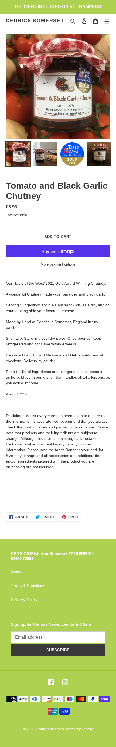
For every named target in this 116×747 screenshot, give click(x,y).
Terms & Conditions (28, 585)
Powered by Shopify (78, 729)
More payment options (58, 264)
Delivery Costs (24, 599)
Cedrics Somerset (35, 20)
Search (17, 571)
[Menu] (106, 21)
